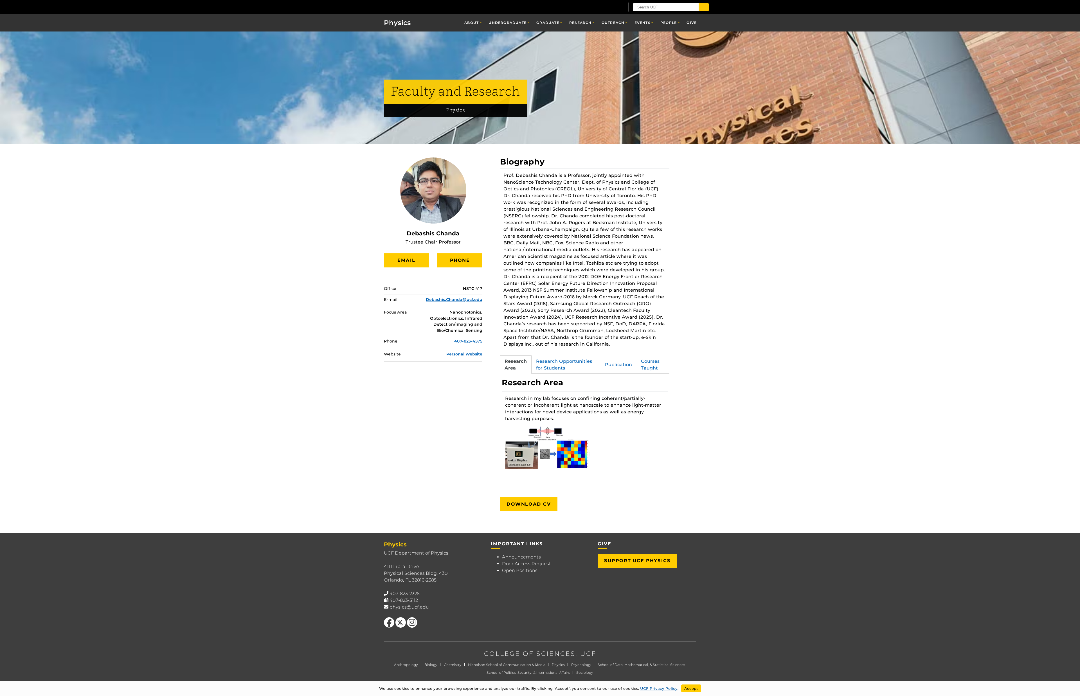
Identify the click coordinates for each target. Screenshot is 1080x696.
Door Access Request (526, 563)
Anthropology (406, 665)
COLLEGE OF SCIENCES (529, 653)
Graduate (547, 23)
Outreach (613, 23)
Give (692, 23)
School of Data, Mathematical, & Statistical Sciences (641, 665)
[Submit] (704, 7)
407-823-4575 (468, 341)
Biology (430, 665)
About (471, 23)
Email (406, 260)
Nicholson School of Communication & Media (506, 665)
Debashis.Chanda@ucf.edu (454, 299)
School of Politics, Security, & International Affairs (528, 672)
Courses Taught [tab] (650, 365)
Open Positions (519, 570)
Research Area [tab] (516, 365)
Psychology (581, 665)
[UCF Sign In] (606, 7)
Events (642, 23)
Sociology (584, 672)
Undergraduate (507, 23)
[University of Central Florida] (416, 7)
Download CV (529, 504)
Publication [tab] (618, 364)
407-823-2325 (405, 593)
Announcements (521, 557)
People (668, 23)
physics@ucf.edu (409, 607)
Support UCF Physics (637, 560)
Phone (460, 260)
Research (580, 23)
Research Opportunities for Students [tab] (564, 365)
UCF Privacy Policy (659, 688)
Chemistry (453, 665)
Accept (691, 688)
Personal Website (464, 354)
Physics (397, 23)
